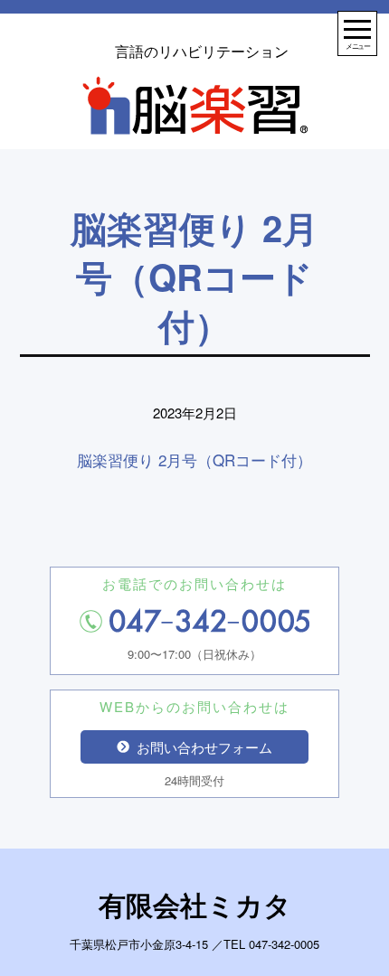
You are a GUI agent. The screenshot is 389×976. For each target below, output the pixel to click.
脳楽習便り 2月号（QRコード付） (194, 459)
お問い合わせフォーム (204, 746)
